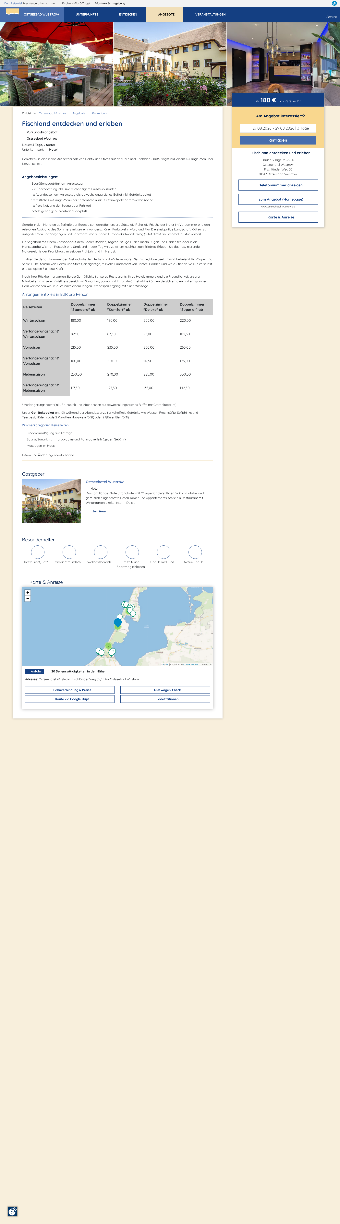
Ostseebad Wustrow (52, 113)
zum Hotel (99, 511)
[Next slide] (329, 64)
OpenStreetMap (191, 664)
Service (331, 17)
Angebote (79, 113)
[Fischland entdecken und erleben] (119, 623)
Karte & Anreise (280, 217)
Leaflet (165, 664)
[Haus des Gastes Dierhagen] (102, 653)
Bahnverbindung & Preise (72, 690)
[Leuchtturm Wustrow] (120, 618)
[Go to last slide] (11, 64)
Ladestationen (167, 699)
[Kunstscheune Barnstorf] (134, 614)
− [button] (27, 598)
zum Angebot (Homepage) (280, 199)
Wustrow (110, 3)
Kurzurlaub (99, 113)
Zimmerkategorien (36, 425)
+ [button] (27, 592)
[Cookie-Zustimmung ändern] (12, 1211)
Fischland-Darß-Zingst (76, 3)
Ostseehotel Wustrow (105, 481)
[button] (44, 12)
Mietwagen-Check (167, 690)
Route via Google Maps (72, 699)
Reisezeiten (60, 425)
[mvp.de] (334, 3)
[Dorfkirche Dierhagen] (112, 653)
